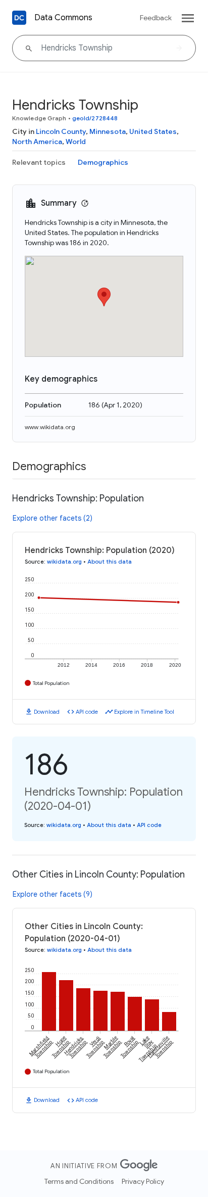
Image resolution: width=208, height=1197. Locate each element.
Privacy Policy (143, 1181)
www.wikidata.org (50, 427)
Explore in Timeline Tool (144, 711)
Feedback (156, 17)
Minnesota (107, 131)
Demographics (103, 162)
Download (47, 711)
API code (87, 711)
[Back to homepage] (19, 18)
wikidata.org (64, 561)
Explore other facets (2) (52, 518)
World (76, 141)
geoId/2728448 (95, 118)
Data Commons (63, 18)
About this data (109, 561)
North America (37, 141)
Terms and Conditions (79, 1181)
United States (153, 131)
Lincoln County (61, 131)
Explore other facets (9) (52, 894)
